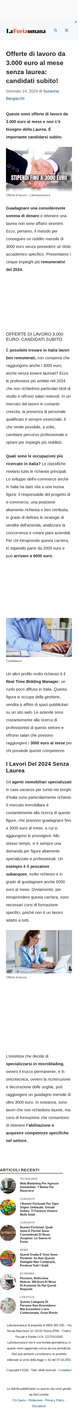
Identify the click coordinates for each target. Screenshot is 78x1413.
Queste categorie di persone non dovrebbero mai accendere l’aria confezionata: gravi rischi (39, 1307)
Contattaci (65, 1370)
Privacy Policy (54, 1400)
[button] (55, 30)
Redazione (36, 1400)
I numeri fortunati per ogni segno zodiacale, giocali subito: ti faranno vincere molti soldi (39, 1209)
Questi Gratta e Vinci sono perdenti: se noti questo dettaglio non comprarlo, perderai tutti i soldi (39, 1260)
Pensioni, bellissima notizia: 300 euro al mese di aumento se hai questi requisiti (38, 1283)
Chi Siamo (19, 1400)
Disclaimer (39, 1406)
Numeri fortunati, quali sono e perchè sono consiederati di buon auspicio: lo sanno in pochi (36, 1234)
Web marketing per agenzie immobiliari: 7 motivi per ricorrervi (39, 1187)
